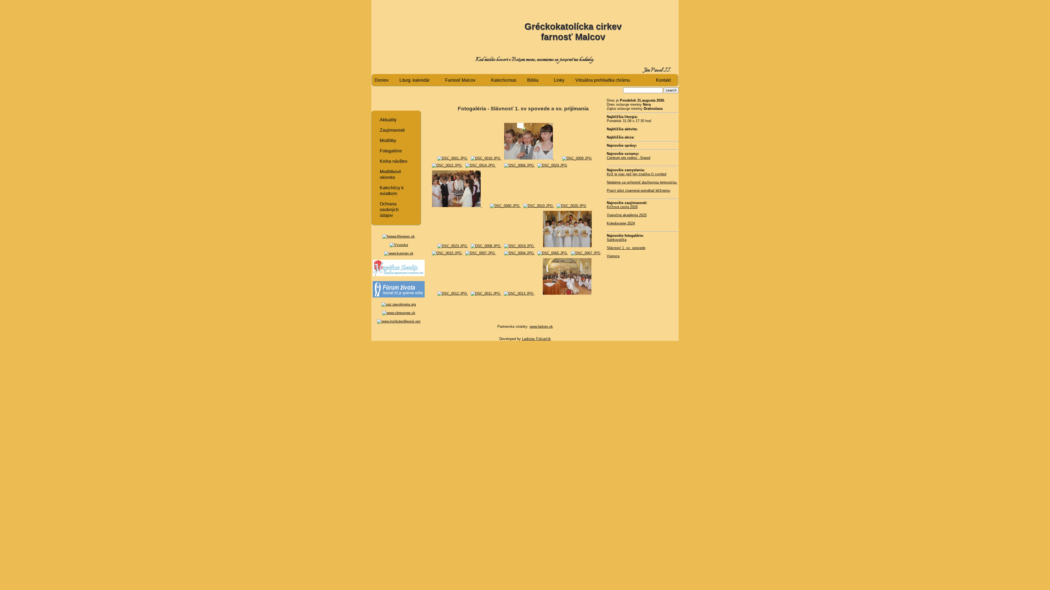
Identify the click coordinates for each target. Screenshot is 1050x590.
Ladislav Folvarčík (536, 339)
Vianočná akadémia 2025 (627, 215)
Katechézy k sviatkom (392, 190)
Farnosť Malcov (460, 80)
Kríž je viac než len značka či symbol (636, 174)
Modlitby (388, 140)
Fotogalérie (391, 151)
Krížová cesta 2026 (622, 207)
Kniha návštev (393, 161)
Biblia (532, 80)
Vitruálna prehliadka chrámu (602, 80)
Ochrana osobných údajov (389, 210)
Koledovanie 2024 (621, 223)
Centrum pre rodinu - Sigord (628, 158)
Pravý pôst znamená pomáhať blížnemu (638, 190)
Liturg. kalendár (414, 80)
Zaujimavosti (392, 130)
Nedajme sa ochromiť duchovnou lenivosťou (642, 182)
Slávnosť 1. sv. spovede (626, 248)
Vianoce (613, 256)
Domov (382, 80)
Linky (559, 80)
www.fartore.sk (541, 326)
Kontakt (663, 80)
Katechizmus (503, 80)
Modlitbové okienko (390, 174)
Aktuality (388, 119)
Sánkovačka (616, 240)
